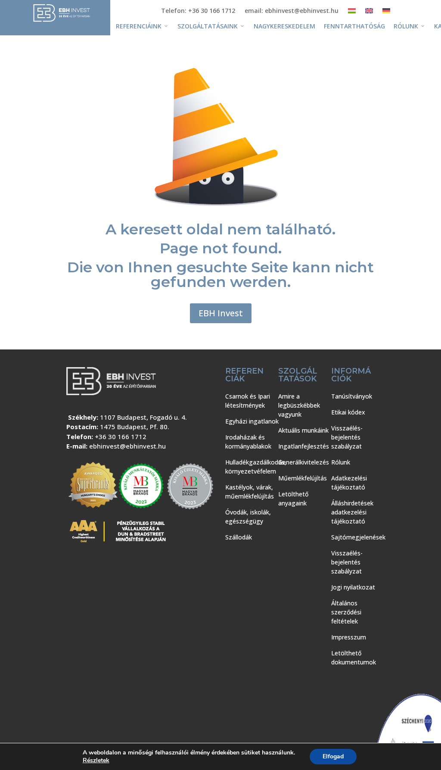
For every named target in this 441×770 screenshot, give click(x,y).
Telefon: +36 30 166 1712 (198, 11)
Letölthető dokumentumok (353, 657)
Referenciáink (138, 26)
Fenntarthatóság (354, 26)
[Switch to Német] (386, 12)
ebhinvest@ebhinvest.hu (127, 446)
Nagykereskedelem (284, 26)
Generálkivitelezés (303, 462)
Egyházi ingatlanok (252, 421)
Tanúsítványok (351, 396)
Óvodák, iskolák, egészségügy (248, 516)
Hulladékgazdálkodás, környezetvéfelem (255, 466)
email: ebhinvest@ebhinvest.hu (292, 11)
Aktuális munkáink (303, 430)
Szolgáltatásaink (207, 26)
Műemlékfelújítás (302, 478)
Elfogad (333, 756)
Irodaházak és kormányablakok (248, 441)
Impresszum (348, 637)
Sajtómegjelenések (358, 537)
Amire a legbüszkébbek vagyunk (299, 405)
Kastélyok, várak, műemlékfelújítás (249, 491)
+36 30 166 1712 (120, 436)
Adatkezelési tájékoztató (349, 482)
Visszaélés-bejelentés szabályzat (347, 437)
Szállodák (238, 537)
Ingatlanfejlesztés (303, 446)
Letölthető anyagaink (293, 498)
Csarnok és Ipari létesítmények (247, 400)
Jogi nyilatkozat (353, 587)
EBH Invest (221, 313)
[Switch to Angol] (369, 12)
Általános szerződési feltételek (346, 612)
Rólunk (406, 26)
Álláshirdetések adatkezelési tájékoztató (352, 512)
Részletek (96, 760)
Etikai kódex (348, 412)
